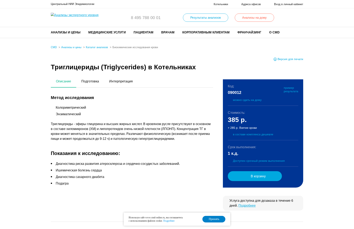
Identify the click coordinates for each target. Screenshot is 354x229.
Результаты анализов (205, 17)
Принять (214, 219)
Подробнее (247, 205)
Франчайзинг (249, 32)
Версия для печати (290, 59)
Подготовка (90, 81)
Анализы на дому (254, 17)
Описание (63, 81)
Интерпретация (121, 81)
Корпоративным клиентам (206, 32)
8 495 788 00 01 (146, 17)
